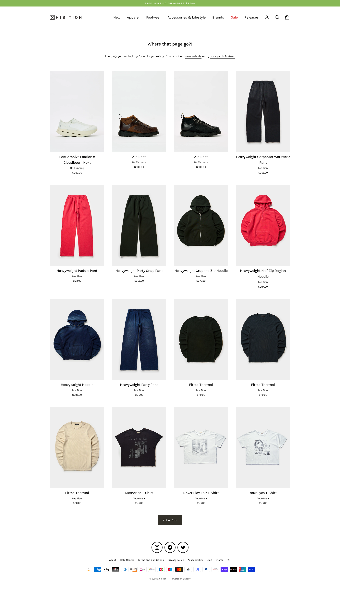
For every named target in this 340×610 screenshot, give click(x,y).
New (116, 17)
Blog (209, 559)
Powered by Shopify (180, 579)
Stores (220, 559)
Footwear (153, 17)
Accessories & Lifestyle (187, 17)
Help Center (127, 559)
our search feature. (222, 56)
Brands (218, 17)
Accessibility (195, 559)
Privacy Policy (176, 559)
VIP (229, 559)
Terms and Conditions (151, 559)
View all (170, 519)
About (112, 559)
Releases (251, 17)
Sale (234, 17)
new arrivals (193, 56)
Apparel (133, 17)
